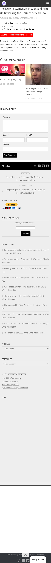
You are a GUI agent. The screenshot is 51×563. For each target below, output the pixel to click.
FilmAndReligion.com (10, 384)
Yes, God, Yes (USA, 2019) (10, 79)
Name (5, 135)
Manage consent (38, 560)
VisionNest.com (10, 388)
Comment (7, 117)
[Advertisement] (25, 27)
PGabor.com (23, 388)
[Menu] (47, 3)
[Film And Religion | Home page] (5, 3)
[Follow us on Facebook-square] (39, 166)
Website (6, 144)
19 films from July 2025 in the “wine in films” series (24, 333)
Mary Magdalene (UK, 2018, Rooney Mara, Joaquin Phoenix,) (37, 91)
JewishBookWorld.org (10, 381)
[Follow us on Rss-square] (47, 166)
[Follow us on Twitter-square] (43, 166)
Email (29, 135)
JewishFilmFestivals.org (11, 378)
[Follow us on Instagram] (34, 166)
